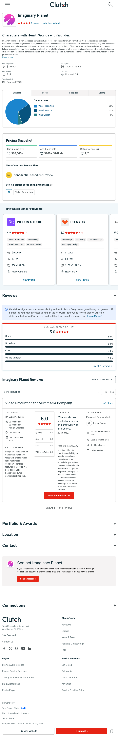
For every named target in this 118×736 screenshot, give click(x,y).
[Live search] (110, 4)
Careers (65, 631)
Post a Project (9, 690)
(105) (80, 233)
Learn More (93, 316)
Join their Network (52, 23)
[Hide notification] (112, 309)
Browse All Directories (13, 665)
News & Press (68, 637)
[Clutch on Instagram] (17, 648)
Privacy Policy (8, 703)
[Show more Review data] (59, 495)
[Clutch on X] (10, 648)
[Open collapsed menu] (7, 4)
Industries (73, 93)
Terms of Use (8, 718)
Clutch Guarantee (70, 677)
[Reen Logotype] (11, 222)
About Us (66, 624)
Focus (45, 93)
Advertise (66, 684)
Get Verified (67, 671)
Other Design (44, 115)
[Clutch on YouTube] (23, 648)
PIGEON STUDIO (29, 222)
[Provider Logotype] (9, 20)
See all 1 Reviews (101, 366)
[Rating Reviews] (24, 23)
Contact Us (7, 641)
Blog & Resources (11, 684)
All (9, 192)
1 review (35, 23)
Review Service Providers (14, 671)
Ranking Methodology (73, 643)
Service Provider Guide (73, 690)
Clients (102, 93)
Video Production (46, 106)
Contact (82, 731)
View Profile (28, 280)
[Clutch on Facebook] (4, 648)
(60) (26, 233)
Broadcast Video (45, 110)
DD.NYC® (77, 222)
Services (17, 93)
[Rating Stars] (17, 233)
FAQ (64, 650)
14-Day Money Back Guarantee (18, 677)
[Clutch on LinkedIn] (29, 648)
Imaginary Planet (33, 15)
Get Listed (67, 665)
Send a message (28, 579)
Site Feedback (9, 635)
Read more (7, 57)
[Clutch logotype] (59, 4)
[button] (52, 392)
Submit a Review (100, 379)
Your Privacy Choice (11, 708)
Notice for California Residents (15, 713)
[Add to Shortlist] (111, 731)
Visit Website (30, 731)
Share (110, 403)
